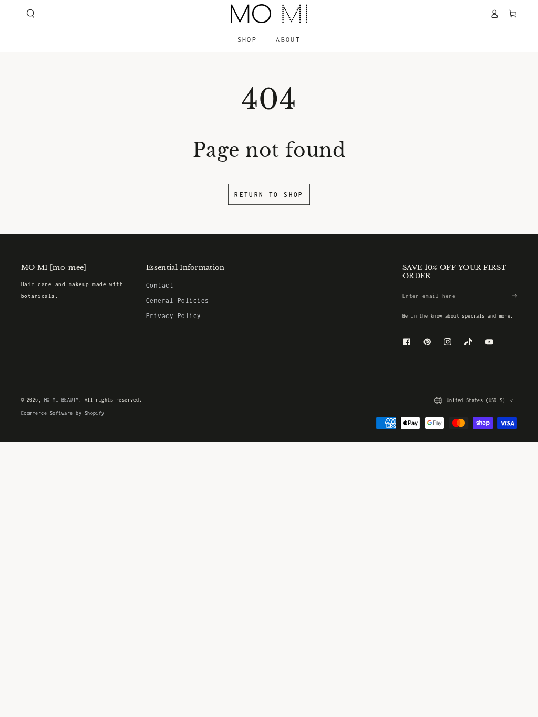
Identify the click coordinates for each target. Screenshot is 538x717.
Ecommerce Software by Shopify (63, 413)
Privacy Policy (173, 315)
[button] (30, 13)
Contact (159, 285)
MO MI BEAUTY (61, 400)
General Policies (177, 300)
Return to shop (269, 194)
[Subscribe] (514, 296)
